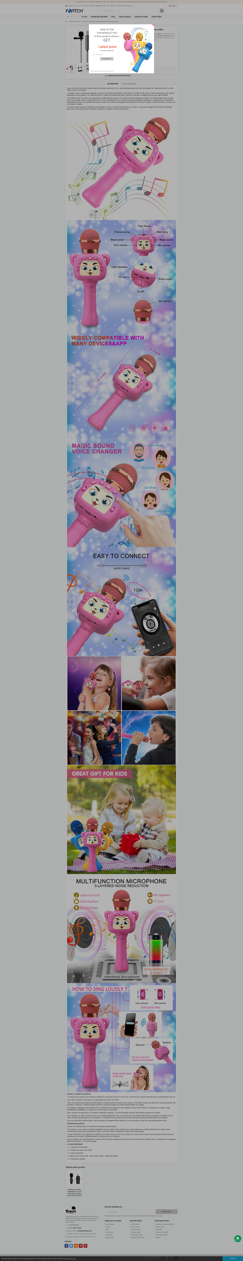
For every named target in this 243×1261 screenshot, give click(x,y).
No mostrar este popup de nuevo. (103, 71)
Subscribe (107, 59)
